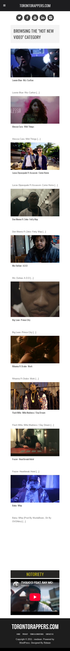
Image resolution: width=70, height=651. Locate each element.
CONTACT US (49, 634)
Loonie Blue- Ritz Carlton (22, 80)
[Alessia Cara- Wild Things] (35, 110)
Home (18, 634)
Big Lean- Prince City (21, 320)
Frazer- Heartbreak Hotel (23, 459)
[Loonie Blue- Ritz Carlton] (35, 63)
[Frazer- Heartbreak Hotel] (35, 442)
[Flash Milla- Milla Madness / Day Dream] (35, 396)
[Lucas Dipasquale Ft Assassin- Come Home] (35, 156)
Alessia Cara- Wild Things (23, 126)
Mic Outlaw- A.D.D (20, 265)
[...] (38, 92)
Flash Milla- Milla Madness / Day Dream (28, 412)
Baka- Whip (17, 505)
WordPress (24, 643)
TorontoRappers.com (35, 5)
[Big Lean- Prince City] (35, 299)
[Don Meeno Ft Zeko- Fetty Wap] (35, 202)
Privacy (25, 634)
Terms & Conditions (36, 634)
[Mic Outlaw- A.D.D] (35, 249)
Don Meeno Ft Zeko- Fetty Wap (25, 219)
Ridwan (47, 643)
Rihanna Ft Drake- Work (22, 366)
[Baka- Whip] (35, 489)
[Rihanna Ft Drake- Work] (35, 349)
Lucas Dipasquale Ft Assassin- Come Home (30, 172)
